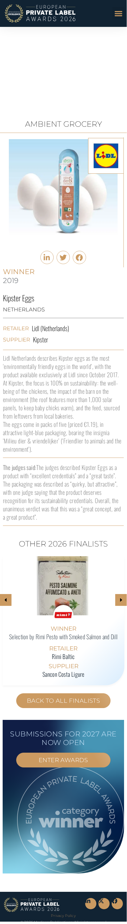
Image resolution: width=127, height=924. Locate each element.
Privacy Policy (63, 915)
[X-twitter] (104, 903)
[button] (118, 13)
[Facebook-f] (117, 903)
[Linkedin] (90, 903)
